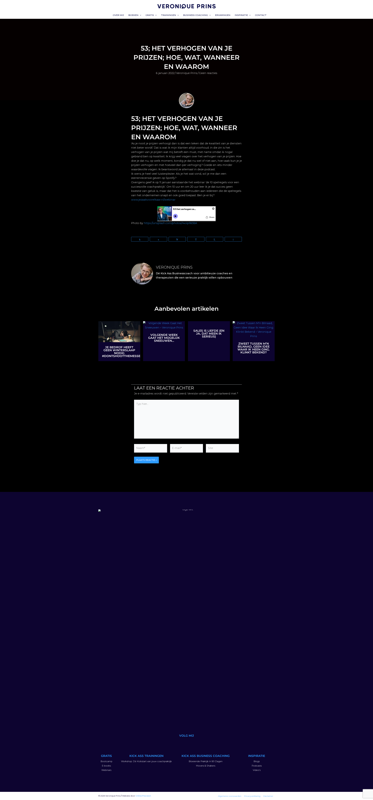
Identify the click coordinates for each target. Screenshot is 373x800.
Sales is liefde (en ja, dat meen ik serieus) (208, 333)
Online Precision (143, 796)
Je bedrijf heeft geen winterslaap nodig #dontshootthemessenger (125, 352)
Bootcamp (106, 761)
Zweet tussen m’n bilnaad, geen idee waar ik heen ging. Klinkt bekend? (253, 348)
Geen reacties (208, 73)
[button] (139, 15)
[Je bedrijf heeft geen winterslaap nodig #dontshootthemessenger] (119, 331)
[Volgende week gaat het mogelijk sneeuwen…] (164, 325)
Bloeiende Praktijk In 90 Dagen (205, 761)
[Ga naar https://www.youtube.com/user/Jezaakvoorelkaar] (179, 742)
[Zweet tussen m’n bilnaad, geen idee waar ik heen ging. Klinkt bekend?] (254, 329)
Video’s (257, 770)
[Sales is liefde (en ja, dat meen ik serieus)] (209, 323)
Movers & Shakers (205, 765)
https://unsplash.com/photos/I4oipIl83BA (170, 223)
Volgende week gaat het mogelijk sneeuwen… (164, 337)
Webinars (106, 770)
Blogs (257, 761)
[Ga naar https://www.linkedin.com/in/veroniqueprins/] (186, 742)
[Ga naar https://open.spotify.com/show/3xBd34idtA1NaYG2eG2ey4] (193, 742)
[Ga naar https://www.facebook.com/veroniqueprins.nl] (200, 742)
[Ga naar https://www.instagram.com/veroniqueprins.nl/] (172, 742)
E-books (106, 765)
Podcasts (257, 765)
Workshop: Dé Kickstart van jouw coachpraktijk (146, 761)
